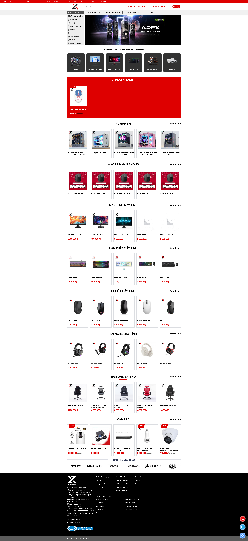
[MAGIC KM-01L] (147, 264)
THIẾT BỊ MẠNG (74, 36)
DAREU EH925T (73, 363)
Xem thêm (174, 123)
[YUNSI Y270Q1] (147, 221)
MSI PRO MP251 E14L (75, 235)
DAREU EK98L (73, 278)
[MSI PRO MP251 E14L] (78, 221)
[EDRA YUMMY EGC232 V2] (170, 393)
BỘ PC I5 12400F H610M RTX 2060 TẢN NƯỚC (147, 154)
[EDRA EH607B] (147, 350)
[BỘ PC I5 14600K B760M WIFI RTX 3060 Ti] (124, 140)
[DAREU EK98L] (78, 264)
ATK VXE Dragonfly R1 (144, 320)
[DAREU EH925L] (101, 350)
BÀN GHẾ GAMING (75, 33)
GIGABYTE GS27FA (166, 235)
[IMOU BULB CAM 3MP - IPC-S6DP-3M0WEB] (147, 435)
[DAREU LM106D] (78, 307)
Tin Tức (152, 12)
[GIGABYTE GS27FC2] (124, 221)
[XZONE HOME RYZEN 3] (101, 180)
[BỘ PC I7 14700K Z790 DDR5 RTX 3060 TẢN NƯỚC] (78, 140)
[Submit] (122, 6)
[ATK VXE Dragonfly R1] (147, 307)
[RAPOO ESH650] (170, 350)
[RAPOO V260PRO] (170, 307)
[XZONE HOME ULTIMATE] (124, 180)
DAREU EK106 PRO (120, 278)
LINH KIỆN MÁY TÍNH (75, 23)
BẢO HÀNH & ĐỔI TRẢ (133, 12)
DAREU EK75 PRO (97, 278)
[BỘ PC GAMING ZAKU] (101, 140)
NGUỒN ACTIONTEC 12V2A (100, 449)
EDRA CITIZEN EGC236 (75, 406)
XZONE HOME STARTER (168, 194)
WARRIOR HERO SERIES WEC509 (145, 407)
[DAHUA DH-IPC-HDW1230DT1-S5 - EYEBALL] (170, 435)
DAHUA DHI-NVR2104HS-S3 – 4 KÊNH (123, 450)
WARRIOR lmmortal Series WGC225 (123, 407)
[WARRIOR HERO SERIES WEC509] (147, 393)
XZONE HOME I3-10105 (75, 194)
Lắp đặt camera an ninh (113, 12)
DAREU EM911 (95, 320)
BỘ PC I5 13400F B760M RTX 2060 (170, 154)
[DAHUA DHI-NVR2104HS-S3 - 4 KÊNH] (124, 435)
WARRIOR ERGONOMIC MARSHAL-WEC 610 (98, 407)
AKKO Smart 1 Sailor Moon (78, 109)
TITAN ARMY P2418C (98, 235)
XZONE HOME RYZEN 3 (98, 194)
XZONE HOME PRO (143, 194)
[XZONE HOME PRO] (147, 180)
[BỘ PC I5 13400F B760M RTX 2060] (170, 140)
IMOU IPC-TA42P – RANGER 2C (77, 450)
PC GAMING (73, 19)
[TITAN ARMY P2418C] (101, 221)
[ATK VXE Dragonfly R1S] (124, 307)
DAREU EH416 (119, 363)
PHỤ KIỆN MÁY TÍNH (75, 43)
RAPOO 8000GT (165, 278)
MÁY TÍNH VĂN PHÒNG (76, 16)
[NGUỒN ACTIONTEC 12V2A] (101, 435)
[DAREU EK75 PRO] (101, 264)
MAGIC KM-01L (142, 278)
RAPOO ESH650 (165, 363)
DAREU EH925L (96, 363)
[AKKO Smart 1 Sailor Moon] (78, 96)
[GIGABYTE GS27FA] (170, 221)
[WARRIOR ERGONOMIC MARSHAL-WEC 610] (101, 393)
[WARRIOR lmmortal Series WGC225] (124, 393)
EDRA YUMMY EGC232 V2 (168, 406)
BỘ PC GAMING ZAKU (101, 153)
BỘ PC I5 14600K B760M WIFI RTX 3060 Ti (124, 154)
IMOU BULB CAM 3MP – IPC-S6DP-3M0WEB (146, 450)
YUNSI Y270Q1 (142, 235)
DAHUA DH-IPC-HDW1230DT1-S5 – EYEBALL (170, 450)
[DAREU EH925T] (78, 350)
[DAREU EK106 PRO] (124, 264)
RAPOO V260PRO (166, 320)
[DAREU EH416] (124, 350)
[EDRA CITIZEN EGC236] (78, 393)
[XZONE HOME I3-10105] (78, 180)
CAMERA (72, 40)
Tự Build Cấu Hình (94, 12)
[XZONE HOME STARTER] (170, 180)
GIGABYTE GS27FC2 (121, 235)
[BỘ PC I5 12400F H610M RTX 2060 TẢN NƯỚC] (147, 140)
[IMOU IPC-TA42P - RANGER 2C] (78, 435)
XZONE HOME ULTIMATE (122, 194)
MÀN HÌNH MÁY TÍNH (76, 26)
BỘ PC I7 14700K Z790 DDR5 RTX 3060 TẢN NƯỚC (77, 154)
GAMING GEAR (74, 29)
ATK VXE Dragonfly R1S (122, 320)
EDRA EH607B (142, 363)
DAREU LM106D (73, 320)
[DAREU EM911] (101, 307)
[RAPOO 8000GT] (170, 264)
